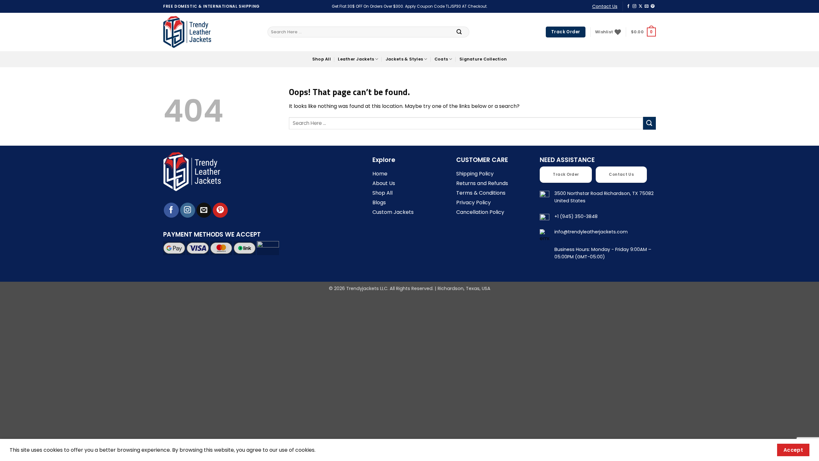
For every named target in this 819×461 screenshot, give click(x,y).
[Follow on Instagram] (634, 6)
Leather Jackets (356, 59)
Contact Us (604, 6)
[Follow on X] (640, 6)
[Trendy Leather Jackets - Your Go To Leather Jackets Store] (187, 32)
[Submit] (459, 32)
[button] (643, 32)
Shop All (321, 59)
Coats (441, 59)
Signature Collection (483, 59)
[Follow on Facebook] (628, 6)
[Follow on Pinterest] (653, 6)
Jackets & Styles (404, 59)
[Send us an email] (646, 6)
